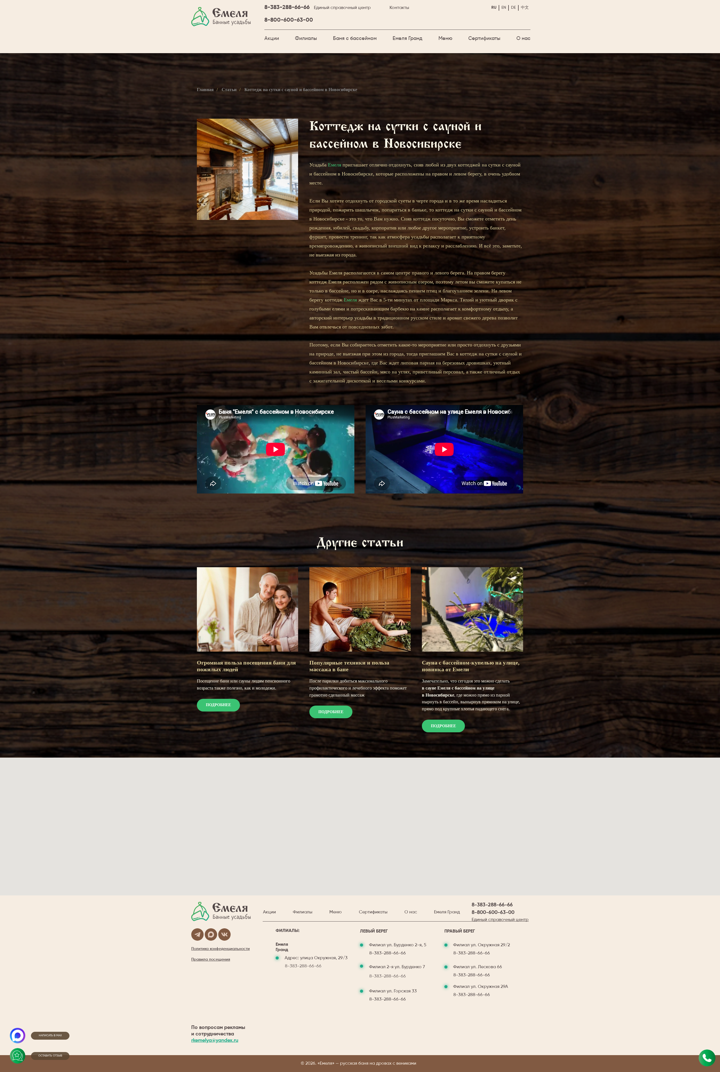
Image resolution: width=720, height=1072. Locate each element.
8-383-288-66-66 (287, 7)
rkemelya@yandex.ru (214, 1040)
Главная (205, 89)
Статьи (229, 89)
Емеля (334, 165)
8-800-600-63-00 (288, 20)
